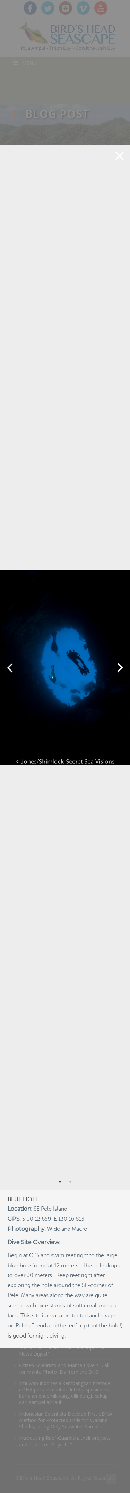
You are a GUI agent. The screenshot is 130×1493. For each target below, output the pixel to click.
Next (120, 668)
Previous (10, 668)
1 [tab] (60, 1181)
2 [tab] (70, 1181)
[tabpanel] (65, 667)
